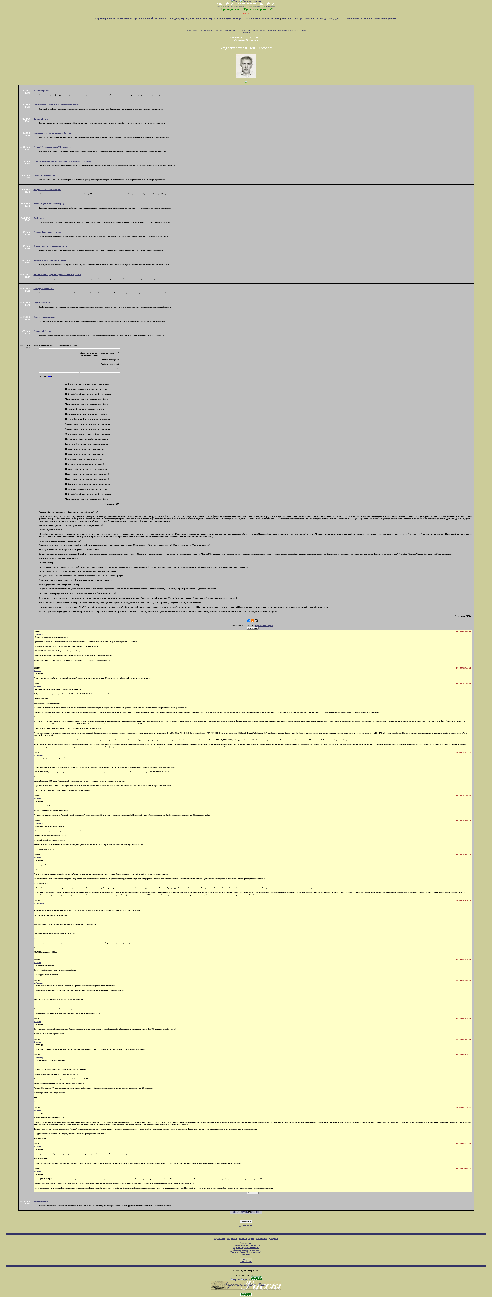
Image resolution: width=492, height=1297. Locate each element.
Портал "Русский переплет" (246, 1247)
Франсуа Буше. (41, 119)
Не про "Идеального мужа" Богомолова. (52, 147)
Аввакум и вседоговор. (44, 317)
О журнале (232, 1238)
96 (247, 1212)
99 (254, 1212)
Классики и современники (267, 30)
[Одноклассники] (252, 620)
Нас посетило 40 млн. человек (263, 18)
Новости (241, 6)
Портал (219, 6)
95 (244, 1212)
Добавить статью (246, 1226)
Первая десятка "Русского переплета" (246, 9)
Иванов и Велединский (44, 175)
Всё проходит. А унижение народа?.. (50, 204)
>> (261, 1212)
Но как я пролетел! (42, 90)
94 (242, 1212)
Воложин (37, 671)
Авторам (236, 6)
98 (252, 1212)
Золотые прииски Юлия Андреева (197, 30)
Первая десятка (249, 6)
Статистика (261, 1238)
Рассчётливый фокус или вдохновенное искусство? (57, 274)
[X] (256, 620)
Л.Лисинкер (38, 634)
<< (231, 1212)
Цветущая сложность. (44, 289)
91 (234, 1212)
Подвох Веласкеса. (42, 303)
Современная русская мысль (246, 1245)
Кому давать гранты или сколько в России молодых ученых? (363, 18)
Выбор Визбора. (41, 1201)
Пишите (246, 1254)
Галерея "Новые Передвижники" (246, 1252)
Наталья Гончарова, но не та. (47, 232)
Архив (251, 1238)
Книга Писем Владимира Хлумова (245, 30)
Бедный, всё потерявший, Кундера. (50, 260)
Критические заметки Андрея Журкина (292, 30)
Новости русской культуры (246, 1250)
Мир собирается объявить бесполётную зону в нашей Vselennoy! (130, 18)
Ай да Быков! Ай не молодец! (47, 190)
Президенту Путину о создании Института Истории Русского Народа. (207, 18)
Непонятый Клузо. (42, 331)
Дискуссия (246, 32)
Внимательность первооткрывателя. (51, 246)
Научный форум (270, 6)
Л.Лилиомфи (39, 903)
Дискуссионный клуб (259, 6)
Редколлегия (219, 1238)
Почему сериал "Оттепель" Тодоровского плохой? (57, 105)
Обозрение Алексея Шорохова (221, 30)
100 (257, 1212)
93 (239, 1212)
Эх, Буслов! (39, 218)
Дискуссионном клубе (263, 626)
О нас (231, 6)
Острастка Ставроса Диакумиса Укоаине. (53, 133)
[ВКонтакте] (248, 620)
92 (236, 1212)
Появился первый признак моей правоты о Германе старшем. (62, 161)
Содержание (225, 6)
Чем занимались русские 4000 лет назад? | (305, 18)
